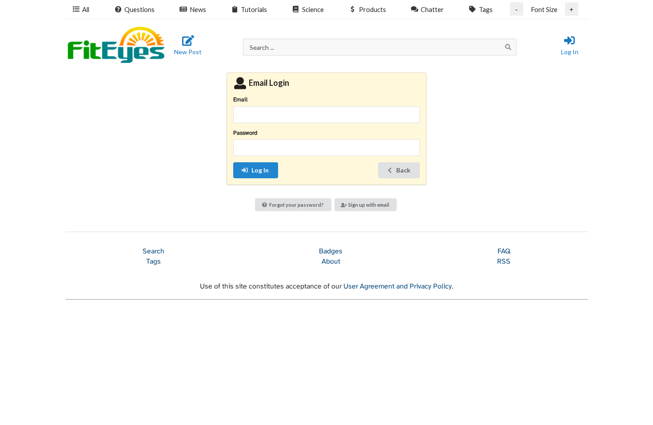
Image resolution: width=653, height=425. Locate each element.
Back (403, 170)
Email (240, 100)
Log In (569, 52)
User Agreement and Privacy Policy (397, 286)
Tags (486, 9)
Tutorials (254, 9)
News (198, 9)
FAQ (504, 251)
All (85, 9)
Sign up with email (368, 205)
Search (153, 251)
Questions (139, 9)
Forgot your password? (296, 205)
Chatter (432, 9)
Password (245, 133)
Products (372, 9)
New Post (188, 52)
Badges (330, 251)
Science (313, 9)
